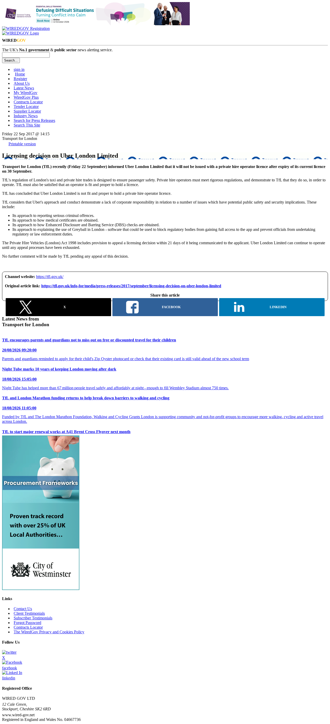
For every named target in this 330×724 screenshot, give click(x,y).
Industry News (26, 116)
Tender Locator (26, 106)
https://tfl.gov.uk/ (49, 276)
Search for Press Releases (34, 120)
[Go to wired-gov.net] (20, 33)
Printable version (22, 144)
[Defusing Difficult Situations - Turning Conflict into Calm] (96, 24)
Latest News (24, 88)
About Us (22, 83)
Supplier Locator (27, 111)
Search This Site (27, 125)
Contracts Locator (28, 102)
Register (20, 79)
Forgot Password (27, 622)
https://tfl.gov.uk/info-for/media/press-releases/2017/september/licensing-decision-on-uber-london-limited (131, 286)
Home (20, 74)
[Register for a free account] (26, 28)
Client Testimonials (29, 613)
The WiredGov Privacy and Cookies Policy (49, 632)
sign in (19, 69)
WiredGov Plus (26, 97)
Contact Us (23, 609)
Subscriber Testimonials (33, 618)
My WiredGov (25, 92)
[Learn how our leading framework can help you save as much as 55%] (40, 588)
